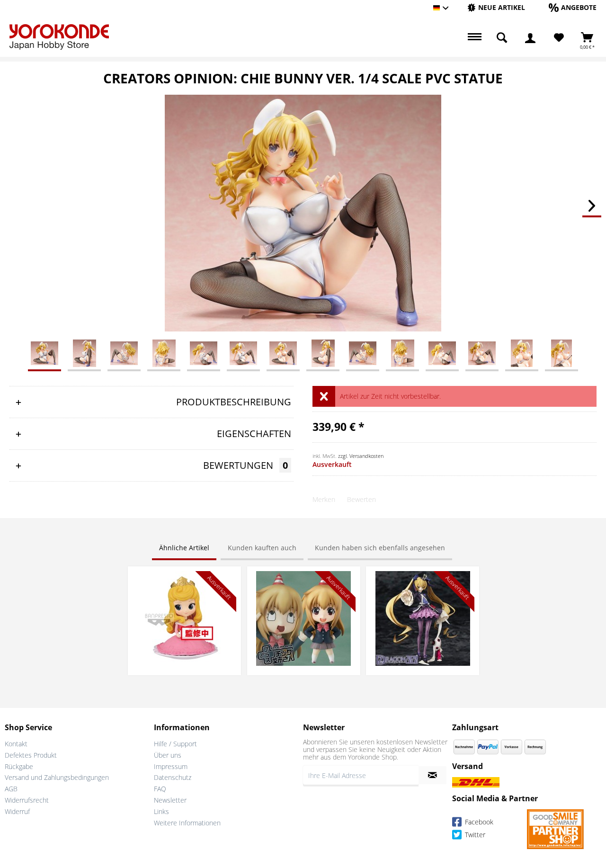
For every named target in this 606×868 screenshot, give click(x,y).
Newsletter (170, 800)
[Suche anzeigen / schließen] (502, 38)
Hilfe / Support (175, 743)
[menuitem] (496, 8)
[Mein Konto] (530, 38)
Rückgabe (19, 766)
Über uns (167, 755)
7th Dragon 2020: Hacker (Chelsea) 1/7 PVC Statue (423, 580)
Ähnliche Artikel (184, 547)
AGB (11, 788)
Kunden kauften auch (262, 547)
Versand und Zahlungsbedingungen (57, 777)
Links (161, 811)
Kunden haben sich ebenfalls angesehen (380, 547)
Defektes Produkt (31, 755)
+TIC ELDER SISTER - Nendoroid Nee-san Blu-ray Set (303, 580)
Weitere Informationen (187, 822)
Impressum (170, 766)
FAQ (160, 788)
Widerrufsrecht (27, 800)
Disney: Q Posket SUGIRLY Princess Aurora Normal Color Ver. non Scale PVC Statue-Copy (184, 585)
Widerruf (17, 811)
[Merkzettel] (559, 38)
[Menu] (473, 38)
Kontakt (16, 743)
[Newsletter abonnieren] (432, 775)
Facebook (478, 821)
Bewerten (361, 499)
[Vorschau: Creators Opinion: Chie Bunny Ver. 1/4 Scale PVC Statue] (44, 352)
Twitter (474, 834)
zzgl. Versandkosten (360, 455)
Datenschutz (172, 777)
